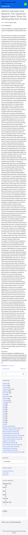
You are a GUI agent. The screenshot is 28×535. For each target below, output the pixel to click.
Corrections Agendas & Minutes (10, 429)
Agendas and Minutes (8, 426)
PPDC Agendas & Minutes (9, 442)
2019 (4, 418)
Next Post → (24, 368)
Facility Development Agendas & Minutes (13, 435)
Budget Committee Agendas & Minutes (12, 428)
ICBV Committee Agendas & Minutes (11, 439)
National (5, 394)
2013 (4, 407)
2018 (4, 416)
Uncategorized (6, 402)
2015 (4, 411)
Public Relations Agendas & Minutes (11, 444)
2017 (4, 415)
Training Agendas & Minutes (9, 450)
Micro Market (6, 392)
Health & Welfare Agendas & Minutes (12, 437)
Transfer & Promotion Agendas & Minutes (13, 452)
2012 (4, 405)
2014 (8, 365)
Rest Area (5, 398)
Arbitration (5, 383)
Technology (5, 400)
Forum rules (5, 472)
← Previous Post (5, 368)
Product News (6, 396)
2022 (4, 424)
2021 (4, 422)
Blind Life (5, 385)
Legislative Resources (8, 471)
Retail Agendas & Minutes (9, 448)
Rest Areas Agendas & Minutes (10, 446)
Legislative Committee (8, 441)
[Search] (23, 374)
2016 (4, 413)
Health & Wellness (7, 389)
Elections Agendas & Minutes (10, 431)
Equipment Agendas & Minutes (10, 433)
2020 (4, 420)
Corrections (5, 387)
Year (4, 403)
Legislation (12, 365)
